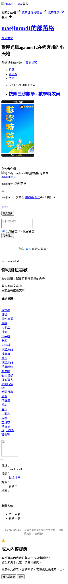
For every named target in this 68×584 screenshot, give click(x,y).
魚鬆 (4, 340)
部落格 (13, 74)
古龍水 (5, 413)
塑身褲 (5, 426)
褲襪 (4, 314)
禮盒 (4, 332)
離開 (20, 576)
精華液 (5, 400)
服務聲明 (39, 533)
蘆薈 (4, 396)
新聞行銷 (7, 391)
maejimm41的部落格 (27, 28)
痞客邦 (29, 197)
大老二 (5, 327)
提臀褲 (5, 434)
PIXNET (17, 529)
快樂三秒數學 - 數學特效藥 (34, 94)
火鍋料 (5, 345)
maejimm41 (8, 176)
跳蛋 (4, 358)
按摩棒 (5, 353)
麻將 (4, 323)
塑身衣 (5, 422)
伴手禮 (5, 336)
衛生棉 (5, 371)
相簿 (12, 69)
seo (3, 387)
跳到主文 (7, 38)
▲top (4, 206)
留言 (37, 197)
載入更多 (7, 213)
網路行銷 (7, 384)
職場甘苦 (31, 62)
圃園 (4, 418)
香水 (4, 409)
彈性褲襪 (7, 318)
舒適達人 (7, 379)
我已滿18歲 (9, 576)
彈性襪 (5, 310)
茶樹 (4, 405)
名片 (12, 78)
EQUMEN (7, 430)
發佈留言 (7, 235)
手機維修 (7, 366)
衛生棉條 (7, 375)
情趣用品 (7, 349)
